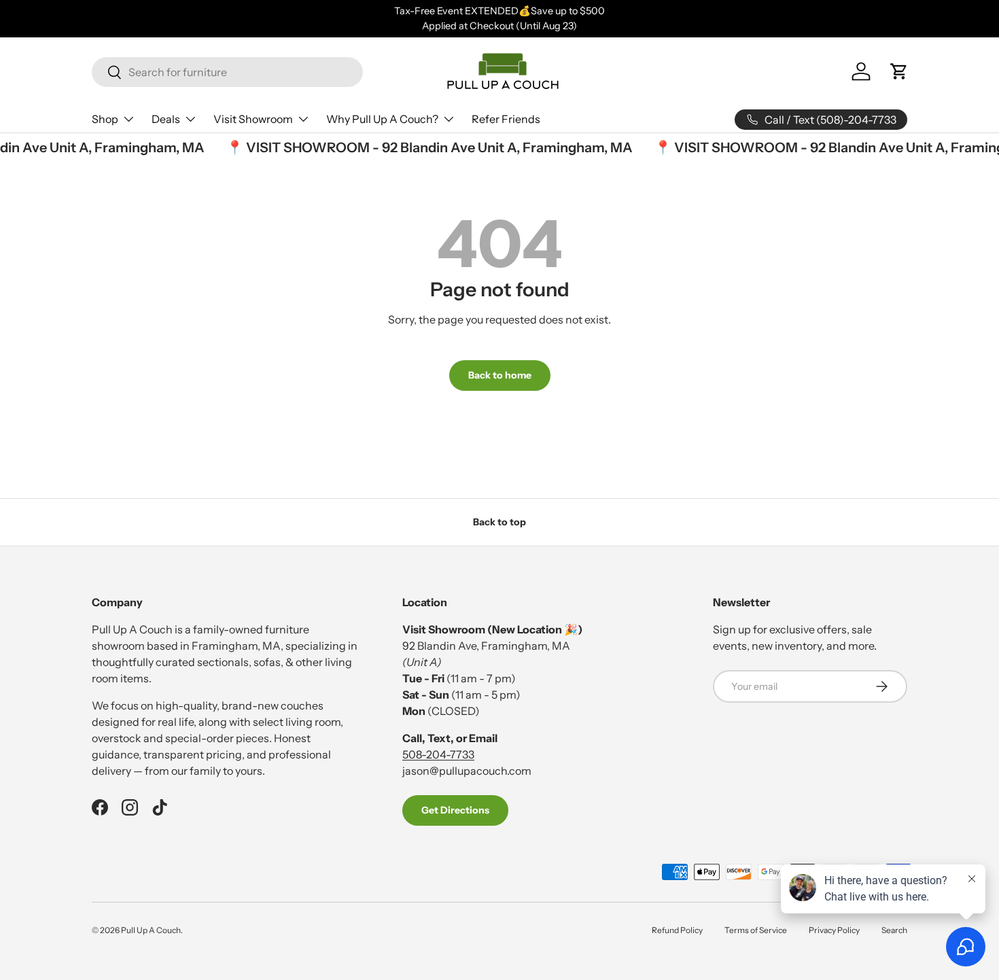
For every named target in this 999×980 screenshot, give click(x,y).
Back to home (499, 375)
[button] (899, 71)
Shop (105, 119)
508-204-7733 (438, 754)
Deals (166, 119)
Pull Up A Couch (151, 930)
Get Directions (455, 810)
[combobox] (227, 72)
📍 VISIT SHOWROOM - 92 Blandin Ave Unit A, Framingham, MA (425, 147)
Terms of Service (755, 930)
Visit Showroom (253, 119)
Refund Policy (677, 930)
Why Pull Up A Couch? (382, 119)
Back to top (499, 522)
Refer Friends (506, 119)
